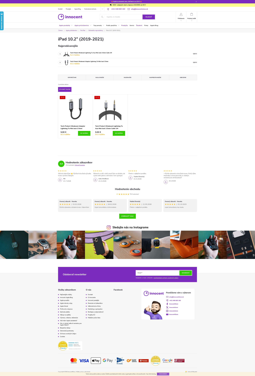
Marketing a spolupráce (95, 309)
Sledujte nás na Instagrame (130, 227)
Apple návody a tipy (66, 303)
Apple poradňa (64, 300)
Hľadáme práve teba (94, 318)
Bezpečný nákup (65, 328)
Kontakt (60, 9)
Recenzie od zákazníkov (95, 303)
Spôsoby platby (65, 312)
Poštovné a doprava (66, 309)
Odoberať (186, 273)
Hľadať (148, 17)
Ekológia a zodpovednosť (95, 312)
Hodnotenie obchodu (90, 9)
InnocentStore (173, 304)
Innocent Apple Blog (66, 297)
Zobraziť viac (127, 216)
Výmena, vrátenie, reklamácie (69, 318)
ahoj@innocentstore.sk (176, 297)
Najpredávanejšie (155, 77)
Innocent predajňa (93, 300)
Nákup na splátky (65, 315)
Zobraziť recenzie (80, 165)
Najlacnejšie (100, 77)
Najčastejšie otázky (66, 294)
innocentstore (173, 307)
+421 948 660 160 (175, 300)
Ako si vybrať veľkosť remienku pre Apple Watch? (70, 324)
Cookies (62, 336)
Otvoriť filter (64, 89)
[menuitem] (66, 25)
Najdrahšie (127, 77)
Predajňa (68, 9)
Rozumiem (163, 374)
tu (155, 374)
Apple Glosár (64, 306)
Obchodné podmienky (67, 331)
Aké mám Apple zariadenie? (68, 320)
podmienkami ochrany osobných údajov (166, 278)
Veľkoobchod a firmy (94, 306)
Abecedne (183, 77)
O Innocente (92, 297)
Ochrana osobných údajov (68, 334)
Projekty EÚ (91, 315)
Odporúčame (72, 77)
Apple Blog (77, 9)
